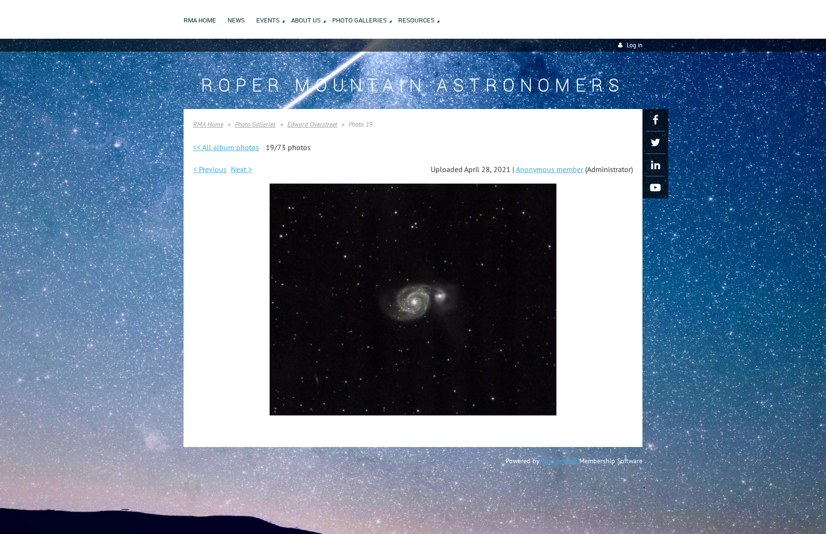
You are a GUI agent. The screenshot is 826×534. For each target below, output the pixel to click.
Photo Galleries (255, 124)
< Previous (210, 169)
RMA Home (208, 124)
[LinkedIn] (655, 165)
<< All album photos (226, 147)
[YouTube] (655, 187)
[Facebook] (655, 120)
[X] (655, 142)
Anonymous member (549, 169)
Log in (634, 45)
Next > (241, 169)
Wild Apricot (559, 461)
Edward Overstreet (312, 124)
